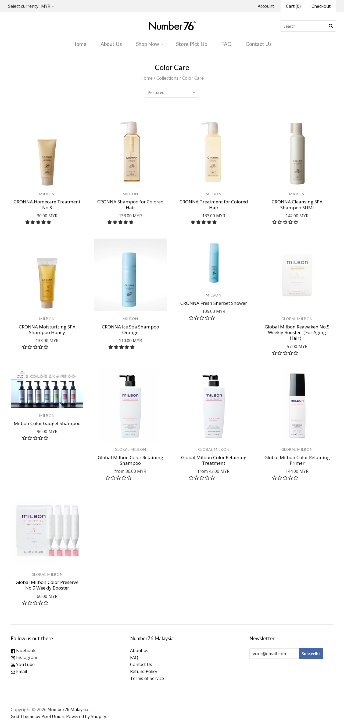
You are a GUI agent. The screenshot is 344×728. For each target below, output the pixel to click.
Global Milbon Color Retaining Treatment (213, 460)
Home (79, 44)
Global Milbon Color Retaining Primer (297, 460)
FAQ (226, 44)
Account (266, 6)
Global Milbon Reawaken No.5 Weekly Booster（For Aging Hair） (297, 332)
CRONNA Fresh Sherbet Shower (213, 303)
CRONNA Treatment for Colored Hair (214, 204)
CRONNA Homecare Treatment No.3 (47, 204)
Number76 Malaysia (68, 709)
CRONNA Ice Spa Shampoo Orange (130, 329)
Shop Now (147, 44)
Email (21, 671)
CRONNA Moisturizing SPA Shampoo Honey (47, 329)
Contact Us (259, 44)
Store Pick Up (191, 44)
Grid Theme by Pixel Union (37, 716)
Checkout (321, 6)
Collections (167, 78)
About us (139, 650)
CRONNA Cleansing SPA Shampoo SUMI (297, 204)
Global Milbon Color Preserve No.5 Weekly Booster (47, 585)
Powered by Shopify (86, 716)
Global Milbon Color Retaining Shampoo (130, 460)
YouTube (25, 664)
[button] (38, 222)
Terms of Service (147, 678)
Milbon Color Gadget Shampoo (47, 423)
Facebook (25, 650)
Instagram (26, 657)
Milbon (47, 194)
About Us (111, 44)
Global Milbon (297, 318)
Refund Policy (143, 671)
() (293, 6)
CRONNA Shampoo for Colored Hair (130, 204)
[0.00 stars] (285, 222)
